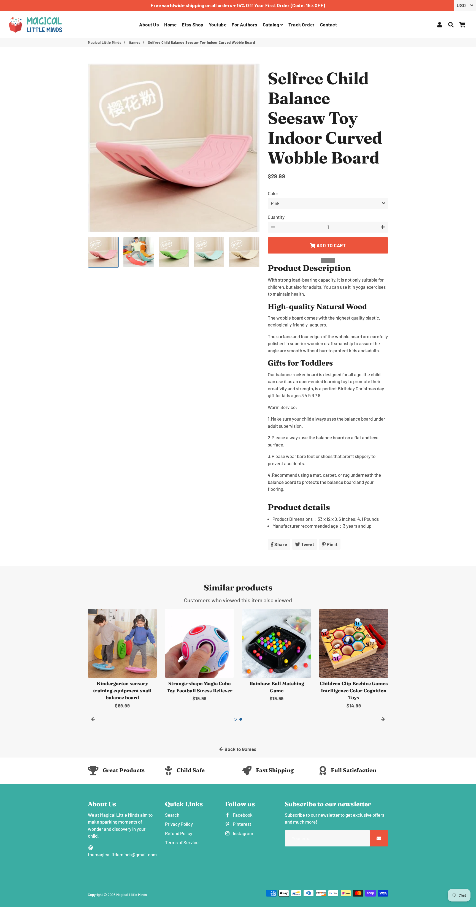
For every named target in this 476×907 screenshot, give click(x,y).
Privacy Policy (179, 824)
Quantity (276, 217)
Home (170, 24)
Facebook (242, 815)
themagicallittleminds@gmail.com (122, 854)
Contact (328, 24)
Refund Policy (178, 833)
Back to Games (240, 749)
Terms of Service (182, 842)
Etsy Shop (193, 24)
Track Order (301, 24)
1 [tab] (235, 719)
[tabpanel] (122, 659)
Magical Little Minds (104, 42)
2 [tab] (240, 719)
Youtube (218, 24)
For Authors (245, 24)
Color (273, 193)
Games (135, 42)
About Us (149, 24)
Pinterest (241, 824)
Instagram (242, 833)
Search (172, 815)
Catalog (271, 24)
